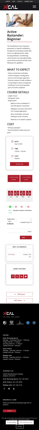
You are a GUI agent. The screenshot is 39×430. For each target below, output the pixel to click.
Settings (20, 426)
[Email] (26, 276)
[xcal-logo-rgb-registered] (10, 6)
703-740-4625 (15, 379)
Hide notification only (26, 422)
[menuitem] (8, 1)
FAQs (13, 1)
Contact (19, 1)
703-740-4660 (12, 382)
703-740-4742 (12, 385)
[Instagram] (9, 388)
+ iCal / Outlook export (26, 178)
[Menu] (33, 6)
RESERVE (9, 411)
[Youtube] (13, 388)
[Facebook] (4, 388)
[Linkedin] (21, 276)
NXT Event (18, 300)
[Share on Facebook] (13, 276)
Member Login (29, 1)
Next (23, 237)
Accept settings (11, 422)
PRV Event (21, 294)
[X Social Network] (17, 276)
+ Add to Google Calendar (13, 178)
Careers (8, 1)
